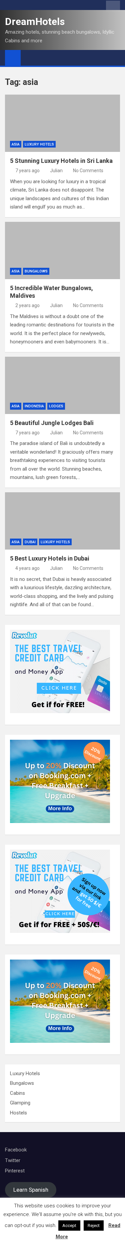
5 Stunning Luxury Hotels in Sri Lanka (61, 160)
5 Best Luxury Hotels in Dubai (49, 558)
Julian (56, 170)
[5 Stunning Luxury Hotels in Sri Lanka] (62, 123)
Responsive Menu (113, 6)
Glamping (20, 1103)
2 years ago (27, 305)
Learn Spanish (30, 1190)
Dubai (30, 542)
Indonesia (34, 406)
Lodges (56, 406)
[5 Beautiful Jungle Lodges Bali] (62, 385)
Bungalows (36, 271)
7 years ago (27, 170)
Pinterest (15, 1171)
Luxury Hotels (39, 144)
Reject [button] (94, 1225)
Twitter (12, 1160)
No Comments (88, 170)
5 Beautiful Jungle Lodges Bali (52, 422)
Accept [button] (69, 1225)
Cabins (17, 1093)
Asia (16, 144)
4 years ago (27, 568)
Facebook (16, 1150)
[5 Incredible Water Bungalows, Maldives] (62, 250)
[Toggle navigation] (29, 57)
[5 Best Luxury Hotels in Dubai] (62, 521)
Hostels (18, 1113)
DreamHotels (35, 21)
